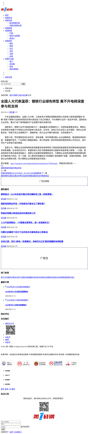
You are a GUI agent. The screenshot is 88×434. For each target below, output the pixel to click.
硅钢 (28, 277)
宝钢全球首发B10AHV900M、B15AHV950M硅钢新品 (21, 173)
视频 (11, 46)
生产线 (20, 277)
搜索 (23, 84)
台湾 (16, 277)
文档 (11, 54)
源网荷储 (4, 168)
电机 (9, 277)
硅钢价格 (8, 20)
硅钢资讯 (8, 18)
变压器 (12, 64)
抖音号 (7, 342)
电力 (11, 61)
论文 (11, 48)
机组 (42, 277)
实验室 (53, 277)
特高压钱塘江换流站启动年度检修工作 (18, 213)
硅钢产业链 (9, 59)
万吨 (6, 277)
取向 (25, 277)
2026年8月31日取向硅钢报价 (16, 305)
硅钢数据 (8, 31)
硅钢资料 (8, 41)
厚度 (64, 277)
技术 (38, 277)
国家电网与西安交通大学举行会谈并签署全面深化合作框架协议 (25, 176)
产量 (11, 33)
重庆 (31, 277)
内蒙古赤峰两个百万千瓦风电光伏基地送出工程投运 (24, 232)
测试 (35, 277)
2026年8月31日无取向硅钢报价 (16, 292)
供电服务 (11, 168)
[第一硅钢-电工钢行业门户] (7, 11)
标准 (11, 56)
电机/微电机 (13, 69)
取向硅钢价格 (14, 23)
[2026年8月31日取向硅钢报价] (16, 300)
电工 (2, 277)
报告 (11, 43)
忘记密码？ (18, 432)
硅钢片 (68, 277)
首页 (7, 15)
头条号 (7, 337)
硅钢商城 (8, 28)
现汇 (73, 277)
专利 (11, 51)
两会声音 (18, 168)
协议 (45, 277)
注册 (11, 432)
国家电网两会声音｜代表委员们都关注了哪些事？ (23, 204)
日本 (57, 277)
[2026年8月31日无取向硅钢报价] (17, 287)
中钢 (13, 277)
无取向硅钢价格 (15, 25)
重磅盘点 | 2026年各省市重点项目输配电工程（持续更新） (27, 194)
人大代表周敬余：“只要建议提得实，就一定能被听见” (25, 222)
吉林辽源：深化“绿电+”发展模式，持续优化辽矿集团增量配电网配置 (32, 241)
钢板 (49, 277)
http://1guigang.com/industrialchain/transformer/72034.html (34, 163)
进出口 (12, 38)
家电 (11, 66)
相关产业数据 (14, 36)
